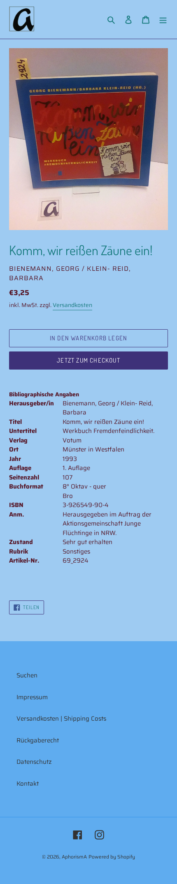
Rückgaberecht (37, 740)
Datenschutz (34, 762)
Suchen (26, 675)
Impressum (32, 697)
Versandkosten (72, 304)
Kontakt (27, 784)
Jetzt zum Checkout (88, 360)
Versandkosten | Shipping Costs (61, 718)
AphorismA (74, 857)
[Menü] (163, 19)
